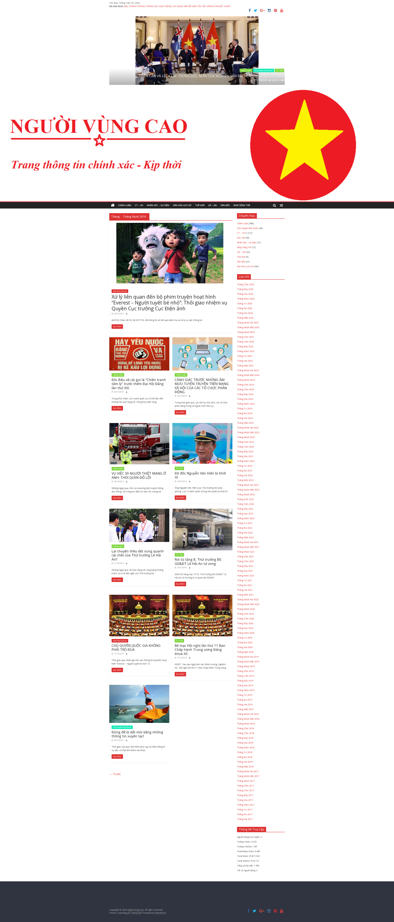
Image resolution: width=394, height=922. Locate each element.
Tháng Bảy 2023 (245, 451)
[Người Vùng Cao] (112, 205)
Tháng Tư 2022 (244, 523)
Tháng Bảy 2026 (245, 289)
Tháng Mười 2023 (246, 437)
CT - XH (279, 66)
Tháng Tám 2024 (245, 389)
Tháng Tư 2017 (244, 809)
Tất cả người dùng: (246, 870)
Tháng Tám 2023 (245, 446)
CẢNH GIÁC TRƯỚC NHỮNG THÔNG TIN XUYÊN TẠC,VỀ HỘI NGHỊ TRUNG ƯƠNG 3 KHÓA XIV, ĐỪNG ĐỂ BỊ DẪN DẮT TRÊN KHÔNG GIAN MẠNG (197, 6)
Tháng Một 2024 (245, 422)
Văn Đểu (225, 205)
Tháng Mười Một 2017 (248, 776)
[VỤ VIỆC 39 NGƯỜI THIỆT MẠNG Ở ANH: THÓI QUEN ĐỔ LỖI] (139, 425)
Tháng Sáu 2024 (245, 398)
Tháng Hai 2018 (245, 761)
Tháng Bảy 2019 (245, 680)
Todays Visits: (244, 841)
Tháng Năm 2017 (245, 804)
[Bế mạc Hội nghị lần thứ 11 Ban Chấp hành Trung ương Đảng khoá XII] (202, 596)
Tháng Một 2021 (245, 594)
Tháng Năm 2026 (245, 298)
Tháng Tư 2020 (244, 637)
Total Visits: (243, 856)
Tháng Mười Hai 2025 (248, 322)
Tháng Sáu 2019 (245, 685)
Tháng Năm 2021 (245, 575)
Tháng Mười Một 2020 (248, 604)
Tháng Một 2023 (245, 480)
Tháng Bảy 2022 (245, 508)
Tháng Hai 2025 (245, 360)
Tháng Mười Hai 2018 (248, 714)
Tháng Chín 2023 (245, 441)
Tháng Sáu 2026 (245, 293)
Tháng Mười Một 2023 (248, 432)
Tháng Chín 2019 (245, 671)
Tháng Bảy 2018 (245, 737)
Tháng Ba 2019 (244, 699)
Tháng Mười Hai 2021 (248, 542)
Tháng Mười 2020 (246, 609)
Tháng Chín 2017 (245, 785)
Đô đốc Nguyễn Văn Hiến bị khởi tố (200, 475)
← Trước (115, 774)
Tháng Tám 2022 (245, 504)
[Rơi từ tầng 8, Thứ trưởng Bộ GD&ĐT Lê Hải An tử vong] (202, 510)
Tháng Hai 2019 (245, 704)
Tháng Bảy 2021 (245, 566)
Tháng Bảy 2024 (245, 394)
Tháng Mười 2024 (246, 379)
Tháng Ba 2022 (244, 527)
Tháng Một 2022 (245, 537)
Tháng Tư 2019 (244, 694)
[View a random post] (281, 205)
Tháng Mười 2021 (246, 551)
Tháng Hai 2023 (245, 475)
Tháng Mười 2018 (246, 723)
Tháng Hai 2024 (245, 418)
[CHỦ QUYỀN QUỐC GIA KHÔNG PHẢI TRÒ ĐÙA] (139, 596)
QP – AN (212, 205)
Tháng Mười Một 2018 (248, 718)
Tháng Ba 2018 (244, 757)
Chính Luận (268, 66)
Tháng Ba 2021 (244, 585)
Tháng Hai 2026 (245, 313)
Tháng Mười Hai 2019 (248, 656)
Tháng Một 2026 (245, 317)
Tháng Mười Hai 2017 (248, 771)
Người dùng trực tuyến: (249, 836)
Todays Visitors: (245, 846)
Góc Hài (241, 237)
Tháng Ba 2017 (244, 814)
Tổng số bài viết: (245, 865)
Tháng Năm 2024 (245, 403)
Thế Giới (200, 205)
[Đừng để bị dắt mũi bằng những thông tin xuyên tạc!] (139, 686)
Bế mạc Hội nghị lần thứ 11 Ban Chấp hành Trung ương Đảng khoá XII (200, 649)
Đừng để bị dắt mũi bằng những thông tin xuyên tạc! (137, 734)
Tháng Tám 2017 (245, 790)
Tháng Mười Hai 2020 (248, 599)
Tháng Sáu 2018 (245, 742)
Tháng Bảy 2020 (245, 623)
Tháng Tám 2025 (245, 341)
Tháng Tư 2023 (244, 465)
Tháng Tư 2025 (244, 356)
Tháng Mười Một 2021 (248, 546)
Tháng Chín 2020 (245, 613)
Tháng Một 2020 (245, 651)
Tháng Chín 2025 (245, 336)
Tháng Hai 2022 (245, 532)
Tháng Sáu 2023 (245, 456)
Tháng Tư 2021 (244, 580)
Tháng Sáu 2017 (245, 799)
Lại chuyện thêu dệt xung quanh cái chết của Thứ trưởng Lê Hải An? (138, 555)
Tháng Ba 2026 (244, 308)
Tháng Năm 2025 (245, 351)
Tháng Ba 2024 (244, 413)
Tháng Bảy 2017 (245, 795)
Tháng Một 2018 (245, 766)
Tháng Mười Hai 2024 (248, 370)
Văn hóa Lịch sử (182, 205)
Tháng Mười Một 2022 (248, 489)
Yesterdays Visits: (246, 851)
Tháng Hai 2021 (245, 589)
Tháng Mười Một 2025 (248, 327)
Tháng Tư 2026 (244, 303)
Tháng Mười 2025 (246, 332)
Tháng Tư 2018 (244, 752)
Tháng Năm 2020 (245, 632)
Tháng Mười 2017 (246, 780)
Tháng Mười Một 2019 (248, 661)
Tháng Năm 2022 (245, 518)
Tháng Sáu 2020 (245, 628)
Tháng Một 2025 (245, 365)
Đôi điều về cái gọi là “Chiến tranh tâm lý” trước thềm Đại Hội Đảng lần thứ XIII (139, 383)
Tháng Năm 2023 (245, 461)
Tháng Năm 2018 (245, 747)
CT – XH (139, 205)
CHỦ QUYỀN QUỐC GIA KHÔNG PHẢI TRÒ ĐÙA (136, 647)
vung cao (275, 80)
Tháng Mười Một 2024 (248, 375)
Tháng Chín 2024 (245, 384)
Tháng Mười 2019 (246, 666)
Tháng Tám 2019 (245, 675)
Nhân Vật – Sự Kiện (158, 205)
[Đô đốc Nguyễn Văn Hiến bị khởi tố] (202, 425)
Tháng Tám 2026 (245, 284)
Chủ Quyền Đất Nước (122, 727)
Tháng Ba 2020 (244, 642)
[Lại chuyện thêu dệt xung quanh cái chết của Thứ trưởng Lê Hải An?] (139, 510)
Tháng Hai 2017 (245, 819)
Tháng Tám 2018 (245, 733)
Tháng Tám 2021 (245, 561)
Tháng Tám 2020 (245, 618)
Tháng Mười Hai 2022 (248, 484)
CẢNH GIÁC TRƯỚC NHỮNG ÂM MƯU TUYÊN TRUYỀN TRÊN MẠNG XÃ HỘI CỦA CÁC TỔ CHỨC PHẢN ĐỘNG (202, 385)
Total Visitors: (244, 860)
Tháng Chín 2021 (245, 556)
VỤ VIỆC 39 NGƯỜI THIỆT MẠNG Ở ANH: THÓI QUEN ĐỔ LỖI (139, 475)
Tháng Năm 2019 (245, 690)
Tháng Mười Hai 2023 (248, 427)
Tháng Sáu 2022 (245, 513)
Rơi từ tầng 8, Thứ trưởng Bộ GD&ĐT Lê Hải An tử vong (198, 561)
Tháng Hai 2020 (245, 647)
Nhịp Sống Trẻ (241, 205)
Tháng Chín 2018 (245, 728)
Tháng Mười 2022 (246, 494)
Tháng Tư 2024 (244, 408)
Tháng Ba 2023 (244, 470)
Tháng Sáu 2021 (245, 570)
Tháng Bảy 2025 (245, 346)
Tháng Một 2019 (245, 709)
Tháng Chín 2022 (245, 499)
